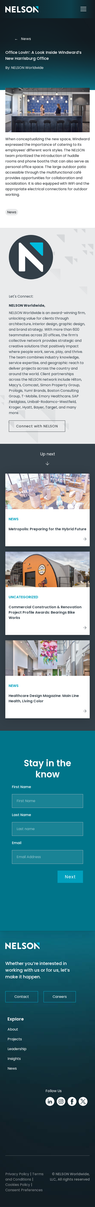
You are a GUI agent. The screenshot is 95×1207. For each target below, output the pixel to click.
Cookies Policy (17, 1184)
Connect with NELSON (37, 426)
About (13, 1029)
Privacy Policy (17, 1174)
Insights (14, 1058)
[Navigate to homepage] (21, 9)
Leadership (17, 1048)
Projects (15, 1039)
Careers (60, 996)
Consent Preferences (24, 1190)
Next (70, 877)
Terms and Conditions (24, 1176)
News (24, 38)
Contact (21, 996)
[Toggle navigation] (83, 9)
